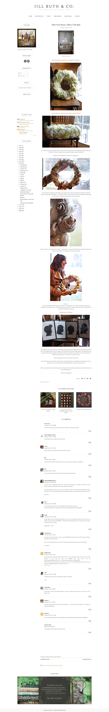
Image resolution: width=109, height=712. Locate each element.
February (22, 184)
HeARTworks (47, 552)
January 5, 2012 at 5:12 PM (49, 470)
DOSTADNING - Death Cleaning (25, 130)
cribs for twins (47, 625)
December (22, 165)
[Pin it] (90, 378)
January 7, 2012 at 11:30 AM (50, 574)
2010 (20, 206)
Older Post (87, 659)
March (21, 182)
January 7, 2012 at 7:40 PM (49, 589)
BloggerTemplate (62, 710)
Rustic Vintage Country (50, 435)
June (45, 502)
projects (46, 382)
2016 (20, 155)
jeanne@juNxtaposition (50, 480)
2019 (20, 149)
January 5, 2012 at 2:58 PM (49, 459)
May (21, 178)
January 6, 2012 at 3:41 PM (49, 554)
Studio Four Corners (24, 126)
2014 (20, 159)
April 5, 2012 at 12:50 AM (49, 626)
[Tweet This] (82, 378)
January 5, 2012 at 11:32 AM (50, 436)
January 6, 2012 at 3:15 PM (49, 534)
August (22, 172)
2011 (20, 205)
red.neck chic (47, 533)
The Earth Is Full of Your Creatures (26, 120)
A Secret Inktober (23, 133)
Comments (22, 75)
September (23, 170)
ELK (45, 469)
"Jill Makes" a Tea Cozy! (25, 190)
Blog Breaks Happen (25, 192)
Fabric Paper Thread (24, 122)
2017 (20, 153)
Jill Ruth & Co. (54, 6)
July (21, 174)
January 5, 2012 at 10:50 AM (50, 425)
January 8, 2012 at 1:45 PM (49, 602)
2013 (20, 161)
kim (45, 457)
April (21, 180)
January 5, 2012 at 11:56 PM (50, 503)
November (22, 166)
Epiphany (22, 197)
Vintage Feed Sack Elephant (26, 203)
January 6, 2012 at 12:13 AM (50, 516)
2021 (20, 145)
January (22, 186)
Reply (90, 431)
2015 (20, 157)
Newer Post (45, 659)
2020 (20, 147)
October (22, 168)
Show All (34, 135)
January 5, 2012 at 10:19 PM (50, 482)
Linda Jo (46, 600)
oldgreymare (22, 129)
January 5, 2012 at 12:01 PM (50, 448)
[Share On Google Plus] (87, 378)
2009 (20, 208)
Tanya (45, 515)
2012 (20, 163)
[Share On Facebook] (85, 378)
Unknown (46, 613)
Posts (20, 73)
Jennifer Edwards (23, 132)
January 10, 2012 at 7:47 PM (50, 615)
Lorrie (45, 446)
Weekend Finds (23, 188)
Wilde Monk (22, 119)
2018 (20, 151)
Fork (45, 572)
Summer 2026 (22, 127)
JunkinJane (47, 587)
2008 (20, 210)
